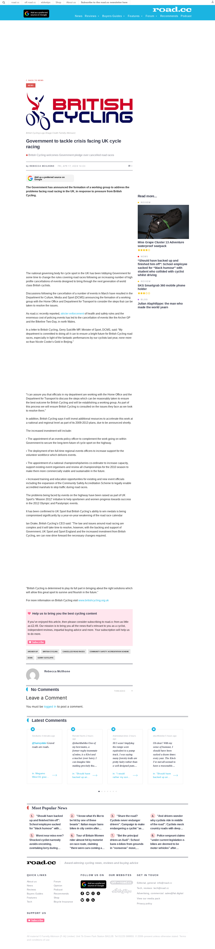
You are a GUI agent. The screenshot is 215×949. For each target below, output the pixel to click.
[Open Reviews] (98, 16)
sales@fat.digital (174, 893)
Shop (56, 897)
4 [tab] (107, 791)
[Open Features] (141, 16)
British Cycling (50, 651)
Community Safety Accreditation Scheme (109, 651)
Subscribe (38, 642)
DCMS (30, 658)
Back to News (36, 80)
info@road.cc (164, 883)
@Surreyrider (39, 743)
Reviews (31, 889)
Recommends (61, 893)
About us (32, 881)
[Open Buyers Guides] (124, 16)
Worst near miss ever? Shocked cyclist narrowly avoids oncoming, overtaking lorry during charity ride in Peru (46, 843)
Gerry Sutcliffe (45, 658)
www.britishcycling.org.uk (93, 600)
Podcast (58, 889)
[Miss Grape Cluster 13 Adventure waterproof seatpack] (163, 222)
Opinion (58, 885)
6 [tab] (113, 791)
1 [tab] (99, 791)
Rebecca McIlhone (57, 671)
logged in (50, 706)
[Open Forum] (156, 16)
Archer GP (33, 651)
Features (32, 897)
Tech (29, 901)
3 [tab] (104, 791)
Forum (57, 881)
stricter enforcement (73, 313)
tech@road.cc (161, 888)
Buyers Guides (35, 893)
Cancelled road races (74, 651)
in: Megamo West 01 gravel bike (40, 775)
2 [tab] (101, 791)
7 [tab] (116, 791)
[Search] (4, 3)
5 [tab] (110, 791)
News (30, 885)
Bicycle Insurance (63, 901)
